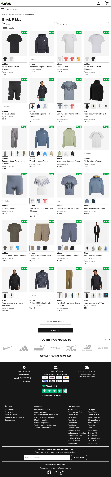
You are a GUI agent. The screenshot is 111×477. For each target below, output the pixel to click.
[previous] (105, 340)
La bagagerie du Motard (77, 433)
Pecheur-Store (93, 414)
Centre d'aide (10, 412)
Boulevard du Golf (75, 412)
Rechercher (14, 9)
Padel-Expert (93, 412)
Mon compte (9, 409)
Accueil (4, 14)
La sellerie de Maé (75, 435)
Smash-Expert (93, 422)
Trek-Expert (92, 435)
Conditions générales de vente (46, 414)
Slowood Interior (94, 420)
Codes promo (10, 420)
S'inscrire (79, 457)
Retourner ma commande (14, 417)
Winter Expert (93, 443)
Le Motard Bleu (74, 438)
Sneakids (91, 427)
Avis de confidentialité (42, 427)
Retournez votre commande (87, 376)
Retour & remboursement (44, 417)
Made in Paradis (74, 440)
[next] (109, 340)
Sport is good (93, 430)
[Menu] (2, 9)
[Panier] (107, 3)
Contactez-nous (24, 374)
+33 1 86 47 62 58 (24, 381)
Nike (86, 111)
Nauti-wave (72, 443)
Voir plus (55, 330)
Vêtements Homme (15, 14)
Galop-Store (72, 422)
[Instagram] (55, 472)
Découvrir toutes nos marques (55, 356)
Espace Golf (72, 417)
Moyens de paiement (42, 422)
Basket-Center (73, 409)
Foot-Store (72, 420)
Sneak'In (91, 425)
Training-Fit (92, 433)
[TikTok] (61, 472)
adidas (5, 64)
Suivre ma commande (13, 414)
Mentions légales (40, 420)
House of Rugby (74, 430)
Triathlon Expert (94, 438)
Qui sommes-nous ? (42, 409)
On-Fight (91, 409)
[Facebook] (49, 472)
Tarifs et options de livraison (45, 425)
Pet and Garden (94, 417)
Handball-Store (74, 427)
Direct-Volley (73, 414)
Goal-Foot (72, 425)
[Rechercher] (8, 9)
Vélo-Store (92, 440)
